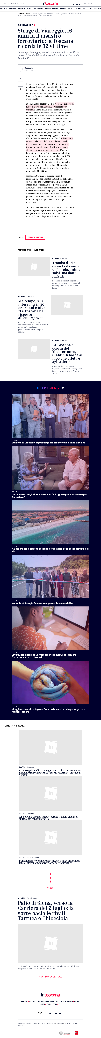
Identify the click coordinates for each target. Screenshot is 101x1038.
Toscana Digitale (37, 13)
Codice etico (45, 1023)
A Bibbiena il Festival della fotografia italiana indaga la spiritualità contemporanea (48, 817)
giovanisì (64, 13)
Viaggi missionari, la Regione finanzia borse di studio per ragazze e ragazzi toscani (48, 710)
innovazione (38, 9)
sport (40, 16)
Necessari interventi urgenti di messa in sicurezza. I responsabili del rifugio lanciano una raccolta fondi (66, 284)
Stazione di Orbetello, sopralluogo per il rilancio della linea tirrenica (48, 442)
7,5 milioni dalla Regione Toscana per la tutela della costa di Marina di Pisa (50, 550)
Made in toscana (51, 9)
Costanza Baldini (33, 857)
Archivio (20, 1025)
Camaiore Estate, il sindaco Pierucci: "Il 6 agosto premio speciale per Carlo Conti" (49, 496)
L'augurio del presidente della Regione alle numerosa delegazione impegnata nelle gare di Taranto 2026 (67, 370)
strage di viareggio (35, 237)
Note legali (21, 1023)
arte (44, 16)
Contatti (74, 1023)
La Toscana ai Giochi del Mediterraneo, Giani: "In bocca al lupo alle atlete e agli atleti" (67, 353)
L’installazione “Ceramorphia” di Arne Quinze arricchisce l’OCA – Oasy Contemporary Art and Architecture (49, 861)
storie (78, 9)
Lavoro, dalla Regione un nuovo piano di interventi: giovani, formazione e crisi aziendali (44, 656)
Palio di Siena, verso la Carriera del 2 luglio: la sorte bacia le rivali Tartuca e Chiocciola (46, 910)
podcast (97, 9)
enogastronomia (24, 9)
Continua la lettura (50, 976)
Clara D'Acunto (32, 898)
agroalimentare (49, 13)
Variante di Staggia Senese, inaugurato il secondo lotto (42, 603)
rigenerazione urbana (30, 16)
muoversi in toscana (74, 13)
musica (63, 9)
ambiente (3, 9)
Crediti (52, 1023)
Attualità (25, 25)
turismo (49, 16)
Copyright (59, 1023)
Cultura (22, 767)
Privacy (28, 1023)
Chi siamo (67, 1023)
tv (91, 9)
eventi (20, 16)
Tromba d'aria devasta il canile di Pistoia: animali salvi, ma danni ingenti (67, 269)
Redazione (29, 68)
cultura (12, 9)
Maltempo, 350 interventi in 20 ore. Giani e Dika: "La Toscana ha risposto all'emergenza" (32, 309)
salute (71, 9)
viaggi (85, 9)
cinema (57, 13)
